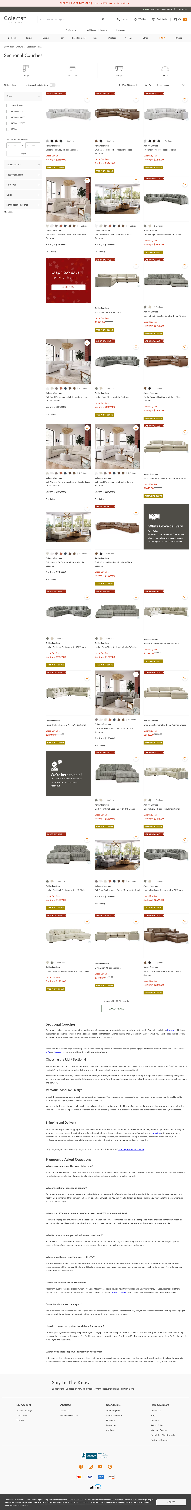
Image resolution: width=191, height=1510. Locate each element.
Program (113, 1410)
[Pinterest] (109, 1468)
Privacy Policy (134, 1502)
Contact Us (182, 9)
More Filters (9, 212)
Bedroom (12, 38)
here (25, 1505)
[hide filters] (11, 85)
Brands (178, 38)
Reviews (159, 1440)
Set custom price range (16, 139)
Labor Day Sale (53, 155)
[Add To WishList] (87, 99)
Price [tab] (9, 96)
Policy (157, 1425)
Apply (23, 153)
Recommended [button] (163, 85)
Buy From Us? (69, 1415)
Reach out (55, 785)
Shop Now (68, 287)
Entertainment (78, 38)
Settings (24, 1410)
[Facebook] (81, 1468)
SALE (162, 38)
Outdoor (112, 38)
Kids (95, 38)
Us (64, 1410)
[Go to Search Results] (103, 19)
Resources (120, 30)
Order (22, 1415)
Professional (71, 30)
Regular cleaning (120, 1292)
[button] (122, 19)
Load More (116, 1009)
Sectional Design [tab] (14, 174)
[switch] (52, 85)
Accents (128, 38)
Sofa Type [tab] (11, 184)
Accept (171, 1502)
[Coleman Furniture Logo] (15, 22)
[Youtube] (100, 1468)
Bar (62, 38)
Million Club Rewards (96, 30)
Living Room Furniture (13, 47)
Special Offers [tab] (13, 164)
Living (28, 38)
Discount (114, 1415)
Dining (45, 38)
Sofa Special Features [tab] (17, 204)
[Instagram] (90, 1468)
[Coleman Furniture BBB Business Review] (95, 1458)
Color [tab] (9, 194)
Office (145, 38)
